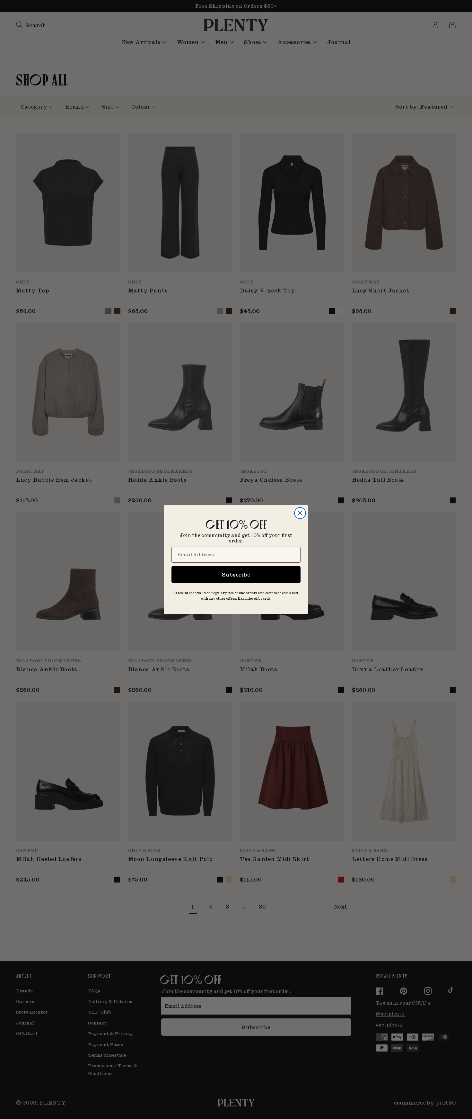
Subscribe (236, 574)
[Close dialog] (300, 513)
